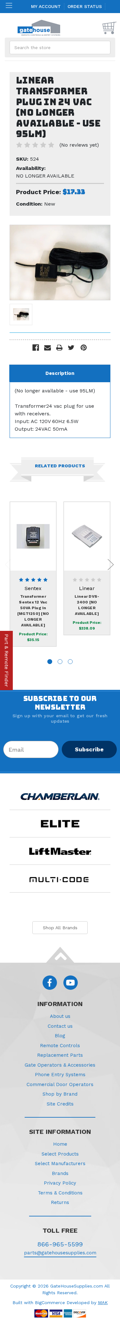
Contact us (60, 1026)
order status (85, 6)
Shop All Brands (60, 927)
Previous (8, 564)
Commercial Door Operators (60, 1084)
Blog (60, 1036)
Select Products (60, 1154)
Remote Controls (60, 1045)
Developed (78, 1302)
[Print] (59, 347)
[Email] (47, 347)
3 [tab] (70, 661)
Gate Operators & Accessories (60, 1065)
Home (60, 1144)
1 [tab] (49, 661)
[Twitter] (71, 347)
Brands (60, 1173)
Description (59, 373)
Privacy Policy (60, 1183)
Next (110, 564)
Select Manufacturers (60, 1163)
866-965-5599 (60, 1244)
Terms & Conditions (60, 1193)
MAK (103, 1302)
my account (46, 6)
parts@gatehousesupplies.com (60, 1253)
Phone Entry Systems (60, 1074)
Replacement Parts (60, 1055)
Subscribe (89, 749)
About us (60, 1016)
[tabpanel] (33, 574)
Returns (60, 1202)
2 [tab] (60, 661)
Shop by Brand (60, 1094)
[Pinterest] (83, 347)
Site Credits (60, 1104)
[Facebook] (35, 347)
